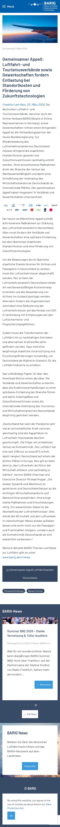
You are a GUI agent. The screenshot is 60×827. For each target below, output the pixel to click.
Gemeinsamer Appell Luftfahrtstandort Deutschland (31, 573)
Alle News (31, 714)
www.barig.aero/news (16, 557)
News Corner (35, 590)
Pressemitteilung (14, 590)
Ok (11, 815)
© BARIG (30, 788)
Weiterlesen (45, 684)
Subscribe (30, 766)
